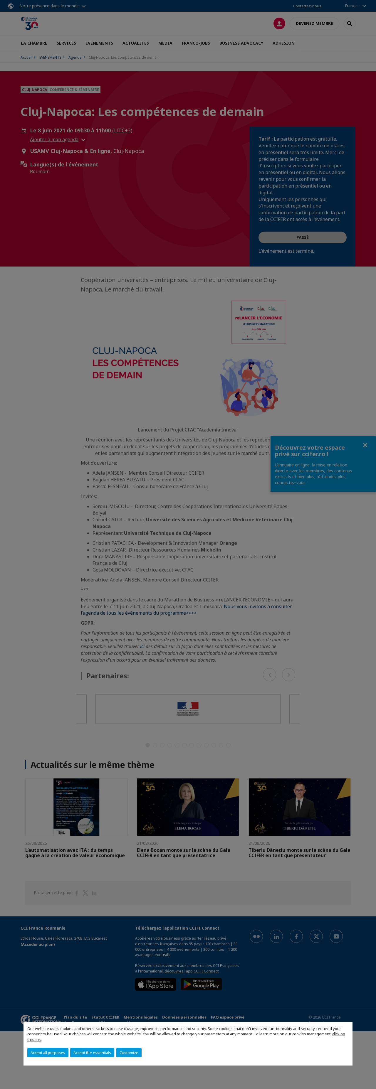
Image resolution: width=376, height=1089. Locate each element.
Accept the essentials (92, 1052)
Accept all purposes (48, 1052)
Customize (129, 1052)
